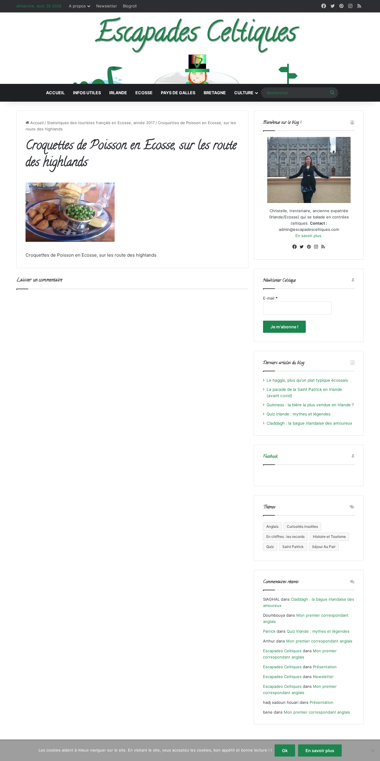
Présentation (325, 666)
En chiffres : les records (285, 536)
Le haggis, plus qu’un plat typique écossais (307, 380)
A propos (77, 6)
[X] (301, 246)
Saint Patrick (293, 546)
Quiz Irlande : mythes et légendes (298, 414)
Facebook (270, 456)
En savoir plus (319, 750)
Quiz (270, 546)
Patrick (269, 631)
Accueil (55, 92)
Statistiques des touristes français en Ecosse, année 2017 (101, 122)
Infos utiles (87, 92)
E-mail (270, 298)
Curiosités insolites (302, 526)
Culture (244, 92)
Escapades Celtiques (282, 650)
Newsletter (106, 6)
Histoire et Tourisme (329, 536)
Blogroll (130, 6)
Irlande (118, 92)
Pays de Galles (178, 92)
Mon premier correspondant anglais (319, 641)
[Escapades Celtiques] (190, 49)
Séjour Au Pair (323, 546)
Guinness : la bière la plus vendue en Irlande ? (310, 404)
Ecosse (144, 92)
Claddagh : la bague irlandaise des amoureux (309, 423)
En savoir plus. (308, 235)
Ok (285, 750)
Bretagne (215, 92)
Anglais (272, 526)
